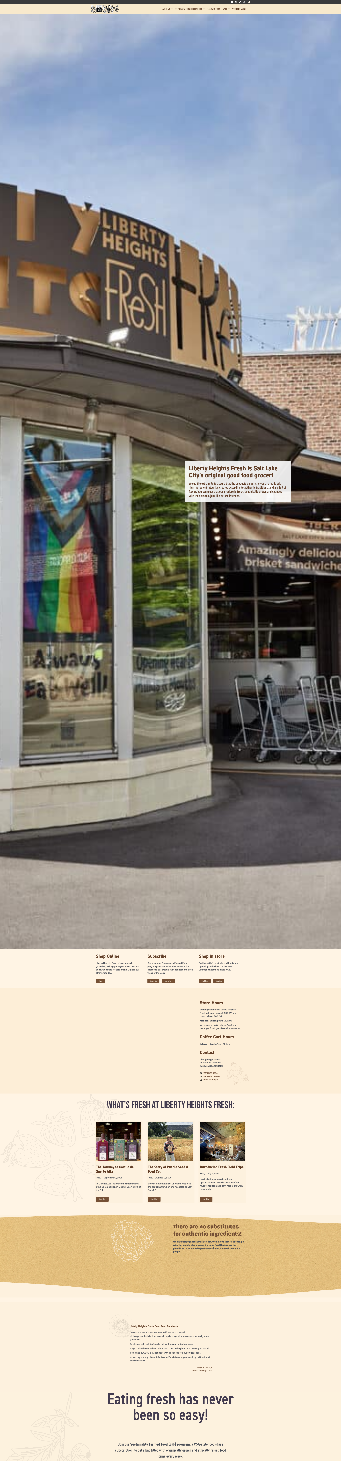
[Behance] (244, 2)
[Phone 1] (240, 2)
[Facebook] (232, 2)
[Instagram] (236, 2)
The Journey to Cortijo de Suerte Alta (115, 1169)
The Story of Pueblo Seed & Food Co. (168, 1169)
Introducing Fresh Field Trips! (222, 1167)
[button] (249, 2)
